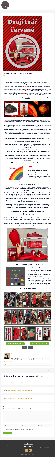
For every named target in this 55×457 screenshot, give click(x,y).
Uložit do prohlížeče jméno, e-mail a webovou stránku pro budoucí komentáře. (19, 429)
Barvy (4, 75)
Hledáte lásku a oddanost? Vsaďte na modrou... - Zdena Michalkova (20, 390)
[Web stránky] (44, 425)
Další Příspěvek (47, 370)
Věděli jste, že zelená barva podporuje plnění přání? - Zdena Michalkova (20, 382)
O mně (32, 5)
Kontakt (36, 5)
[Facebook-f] (26, 450)
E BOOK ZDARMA (50, 5)
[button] (15, 343)
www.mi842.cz (42, 5)
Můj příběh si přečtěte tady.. (8, 361)
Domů (24, 5)
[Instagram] (30, 450)
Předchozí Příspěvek (8, 370)
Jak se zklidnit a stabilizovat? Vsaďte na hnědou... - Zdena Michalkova (20, 398)
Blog (28, 5)
